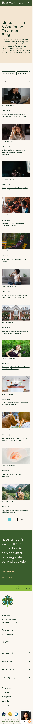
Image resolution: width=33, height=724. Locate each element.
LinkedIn (6, 701)
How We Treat (8, 678)
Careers (5, 646)
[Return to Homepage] (8, 3)
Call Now (22, 3)
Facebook (6, 705)
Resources (7, 661)
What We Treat (9, 669)
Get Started (7, 653)
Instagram (6, 697)
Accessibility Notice (14, 721)
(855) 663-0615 (8, 634)
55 (22, 519)
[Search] (29, 82)
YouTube (5, 692)
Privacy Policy (5, 721)
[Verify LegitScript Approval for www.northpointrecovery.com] (4, 714)
